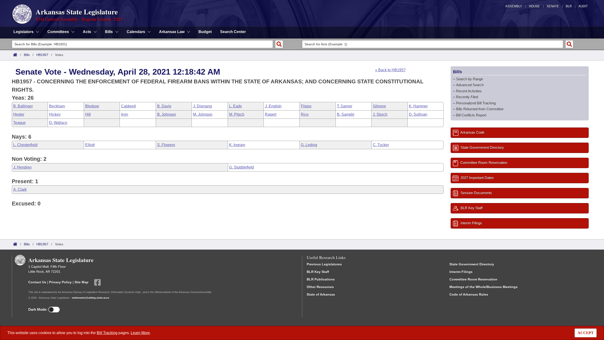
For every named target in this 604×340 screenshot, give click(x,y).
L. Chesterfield (25, 145)
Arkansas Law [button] (172, 32)
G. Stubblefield (241, 167)
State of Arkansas (321, 294)
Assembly (513, 6)
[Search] (279, 44)
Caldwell (128, 106)
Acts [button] (87, 32)
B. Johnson (166, 114)
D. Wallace (58, 123)
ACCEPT (586, 333)
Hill (88, 114)
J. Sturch (380, 114)
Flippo (306, 106)
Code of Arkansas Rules (468, 294)
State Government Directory (471, 264)
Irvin (124, 114)
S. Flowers (166, 145)
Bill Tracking (107, 333)
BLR (569, 6)
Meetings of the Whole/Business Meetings (483, 287)
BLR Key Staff (318, 272)
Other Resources (320, 287)
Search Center (233, 32)
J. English (273, 106)
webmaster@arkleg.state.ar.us (90, 297)
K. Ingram (237, 145)
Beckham (57, 106)
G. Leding (309, 145)
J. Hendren (22, 167)
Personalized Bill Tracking (476, 103)
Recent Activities (469, 91)
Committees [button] (58, 32)
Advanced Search (470, 85)
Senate (553, 6)
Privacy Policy (60, 282)
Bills (27, 55)
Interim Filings (461, 272)
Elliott (90, 145)
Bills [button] (109, 32)
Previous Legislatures (324, 264)
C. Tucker (381, 145)
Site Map (81, 282)
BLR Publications (321, 279)
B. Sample (345, 114)
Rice (305, 114)
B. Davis (164, 106)
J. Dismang (202, 106)
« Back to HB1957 (390, 70)
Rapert (270, 114)
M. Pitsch (236, 114)
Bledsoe (92, 106)
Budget (205, 32)
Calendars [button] (136, 32)
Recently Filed (467, 97)
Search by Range (469, 79)
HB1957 (42, 55)
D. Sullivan (418, 114)
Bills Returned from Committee (479, 109)
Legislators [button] (23, 32)
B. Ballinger (23, 106)
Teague (19, 123)
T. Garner (344, 106)
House (534, 6)
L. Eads (235, 106)
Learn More (140, 333)
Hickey (55, 114)
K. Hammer (418, 106)
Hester (18, 114)
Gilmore (379, 106)
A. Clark (20, 189)
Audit (583, 6)
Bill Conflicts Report (471, 115)
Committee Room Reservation (473, 279)
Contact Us (37, 282)
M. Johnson (202, 114)
